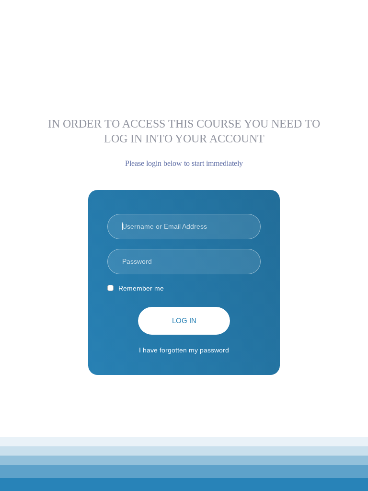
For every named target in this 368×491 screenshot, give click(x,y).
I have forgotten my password (184, 350)
